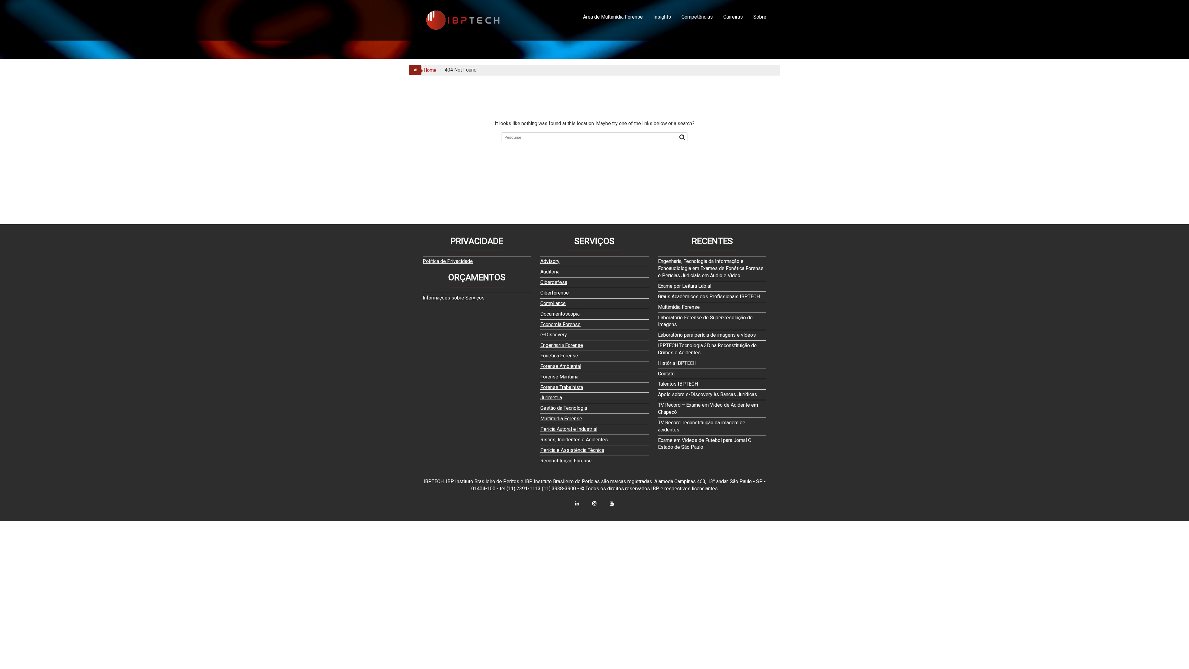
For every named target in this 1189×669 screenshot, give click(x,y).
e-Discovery (553, 335)
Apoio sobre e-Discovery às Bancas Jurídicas (707, 394)
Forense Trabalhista (561, 387)
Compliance (553, 303)
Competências (697, 17)
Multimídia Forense (679, 307)
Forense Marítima (559, 377)
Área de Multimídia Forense (613, 17)
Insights (662, 17)
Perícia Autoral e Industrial (568, 429)
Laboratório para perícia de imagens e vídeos (707, 335)
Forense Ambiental (560, 366)
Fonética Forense (559, 356)
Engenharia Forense (561, 345)
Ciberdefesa (553, 282)
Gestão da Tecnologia (563, 408)
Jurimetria (551, 397)
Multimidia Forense (561, 419)
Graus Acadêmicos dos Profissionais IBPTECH (709, 297)
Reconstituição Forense (566, 461)
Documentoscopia (560, 314)
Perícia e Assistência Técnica (572, 450)
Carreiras (733, 17)
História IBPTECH (677, 363)
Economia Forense (560, 324)
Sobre (759, 17)
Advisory (550, 261)
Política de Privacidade (448, 261)
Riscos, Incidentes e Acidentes (574, 440)
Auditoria (550, 272)
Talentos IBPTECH (678, 384)
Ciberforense (554, 293)
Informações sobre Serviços (454, 298)
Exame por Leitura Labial (684, 286)
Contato (666, 374)
